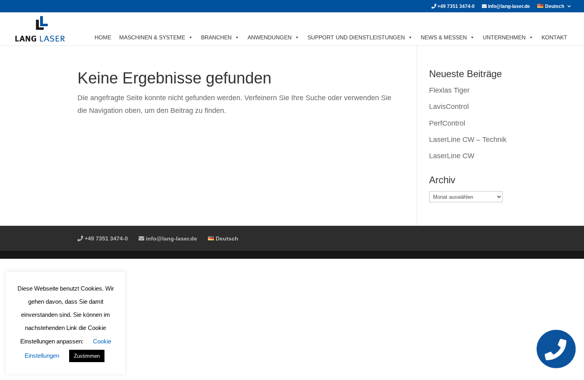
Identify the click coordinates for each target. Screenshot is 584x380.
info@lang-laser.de (508, 6)
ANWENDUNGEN (270, 37)
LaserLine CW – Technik (468, 139)
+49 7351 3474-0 (455, 6)
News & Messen (444, 37)
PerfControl (447, 123)
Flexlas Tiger (449, 90)
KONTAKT (554, 37)
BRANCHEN (216, 37)
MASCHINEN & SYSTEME (152, 37)
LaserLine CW (451, 156)
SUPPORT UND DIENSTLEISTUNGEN (356, 37)
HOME (103, 37)
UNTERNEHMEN (504, 37)
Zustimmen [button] (87, 356)
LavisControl (449, 107)
